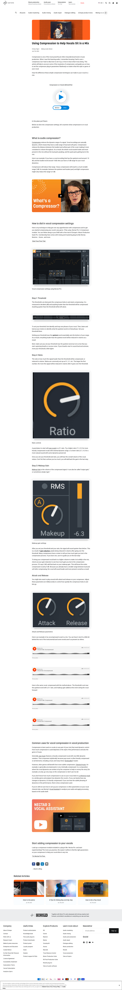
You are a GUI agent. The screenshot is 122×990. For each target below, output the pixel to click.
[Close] (119, 985)
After (65, 108)
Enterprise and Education (10, 946)
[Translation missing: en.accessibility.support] (109, 3)
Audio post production (69, 937)
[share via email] (46, 864)
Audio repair (58, 13)
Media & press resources (10, 943)
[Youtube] (90, 942)
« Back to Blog (37, 869)
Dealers (25, 953)
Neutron (45, 937)
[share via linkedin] (42, 864)
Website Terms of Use (47, 986)
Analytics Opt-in (8, 971)
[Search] (106, 3)
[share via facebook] (33, 864)
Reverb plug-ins (47, 963)
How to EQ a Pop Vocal (93, 900)
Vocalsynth (46, 943)
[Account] (113, 3)
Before (57, 108)
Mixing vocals (100, 13)
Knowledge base (28, 933)
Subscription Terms (9, 965)
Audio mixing (46, 13)
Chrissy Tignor (36, 49)
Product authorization (29, 930)
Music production (68, 946)
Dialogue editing (70, 13)
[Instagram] (87, 942)
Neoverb (45, 950)
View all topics (67, 956)
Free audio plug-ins (28, 937)
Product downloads (29, 940)
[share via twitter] (38, 864)
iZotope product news (85, 13)
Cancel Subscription (9, 968)
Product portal (27, 943)
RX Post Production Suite (50, 959)
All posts (22, 13)
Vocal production (68, 953)
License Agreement (8, 958)
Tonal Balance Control (49, 953)
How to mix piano (29, 900)
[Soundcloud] (93, 942)
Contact (5, 933)
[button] (16, 12)
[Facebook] (84, 942)
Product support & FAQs (30, 956)
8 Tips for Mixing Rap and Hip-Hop (61, 900)
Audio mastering (33, 13)
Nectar (50, 49)
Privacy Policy (56, 986)
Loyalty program (28, 946)
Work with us (7, 937)
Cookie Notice (7, 950)
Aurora (45, 946)
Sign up (113, 931)
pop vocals (52, 448)
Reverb (65, 950)
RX (44, 930)
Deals (25, 950)
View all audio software (50, 966)
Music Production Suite (50, 956)
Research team (7, 940)
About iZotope (7, 930)
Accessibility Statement (10, 962)
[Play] (61, 97)
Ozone (45, 933)
